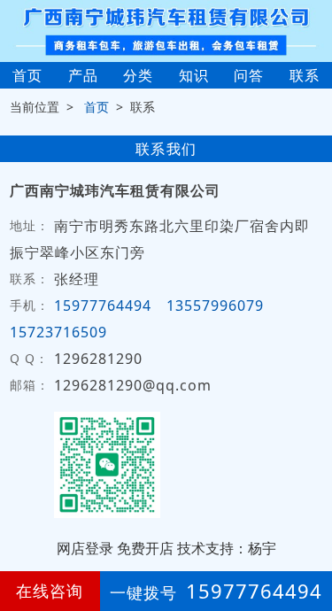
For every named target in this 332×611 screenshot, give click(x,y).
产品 (83, 75)
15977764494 (102, 305)
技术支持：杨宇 (226, 548)
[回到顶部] (309, 544)
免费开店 (145, 548)
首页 (27, 75)
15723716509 (58, 332)
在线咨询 (49, 590)
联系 (305, 75)
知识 (194, 75)
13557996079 (215, 305)
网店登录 (85, 548)
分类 (138, 75)
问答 (249, 75)
